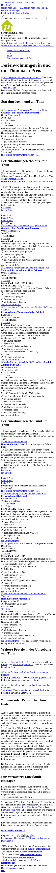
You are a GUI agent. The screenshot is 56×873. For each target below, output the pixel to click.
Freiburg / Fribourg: (11, 677)
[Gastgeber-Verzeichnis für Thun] (7, 30)
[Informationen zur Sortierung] (6, 187)
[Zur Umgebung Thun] (12, 179)
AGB (28, 838)
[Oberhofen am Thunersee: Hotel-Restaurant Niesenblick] (28, 596)
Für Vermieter (7, 838)
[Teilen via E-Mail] (32, 835)
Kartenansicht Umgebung (18, 431)
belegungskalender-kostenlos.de (18, 860)
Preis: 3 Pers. (7, 220)
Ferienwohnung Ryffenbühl (14, 496)
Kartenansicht (13, 171)
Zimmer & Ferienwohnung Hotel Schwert (21, 270)
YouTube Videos (11, 851)
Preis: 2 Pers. (7, 218)
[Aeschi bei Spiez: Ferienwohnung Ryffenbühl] (24, 493)
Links (28, 13)
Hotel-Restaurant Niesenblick (15, 599)
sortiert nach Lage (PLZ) (12, 8)
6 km (7, 609)
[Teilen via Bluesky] (22, 835)
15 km (7, 506)
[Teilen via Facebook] (18, 835)
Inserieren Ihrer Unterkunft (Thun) (28, 807)
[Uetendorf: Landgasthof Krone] (17, 543)
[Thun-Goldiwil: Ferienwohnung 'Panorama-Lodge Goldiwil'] (28, 309)
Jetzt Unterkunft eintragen (16, 797)
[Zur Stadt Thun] (14, 441)
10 (2, 609)
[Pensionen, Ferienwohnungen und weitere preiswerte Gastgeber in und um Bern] (26, 662)
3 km (6, 375)
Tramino (8, 857)
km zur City (6, 210)
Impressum (6, 841)
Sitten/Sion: (6, 690)
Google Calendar (12, 854)
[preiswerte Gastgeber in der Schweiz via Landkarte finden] (28, 45)
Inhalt (18, 2)
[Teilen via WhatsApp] (26, 835)
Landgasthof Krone (43, 543)
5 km (6, 322)
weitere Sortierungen (10, 10)
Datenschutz (19, 838)
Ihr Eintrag (29, 2)
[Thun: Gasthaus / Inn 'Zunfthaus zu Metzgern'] (24, 110)
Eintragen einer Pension (12, 810)
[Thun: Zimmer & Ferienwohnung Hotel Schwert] (25, 267)
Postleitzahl (6, 207)
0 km (6, 123)
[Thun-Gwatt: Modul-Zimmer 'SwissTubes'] (22, 362)
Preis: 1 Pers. (7, 215)
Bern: (4, 664)
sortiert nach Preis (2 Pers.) (36, 8)
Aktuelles (21, 13)
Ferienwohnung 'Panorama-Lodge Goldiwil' (22, 312)
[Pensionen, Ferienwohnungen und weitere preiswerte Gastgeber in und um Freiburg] (28, 675)
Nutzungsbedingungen (41, 838)
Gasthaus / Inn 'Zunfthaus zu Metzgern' (20, 112)
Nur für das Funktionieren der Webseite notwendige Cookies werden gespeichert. (26, 847)
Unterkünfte (7, 2)
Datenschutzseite (8, 868)
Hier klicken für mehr (20, 155)
